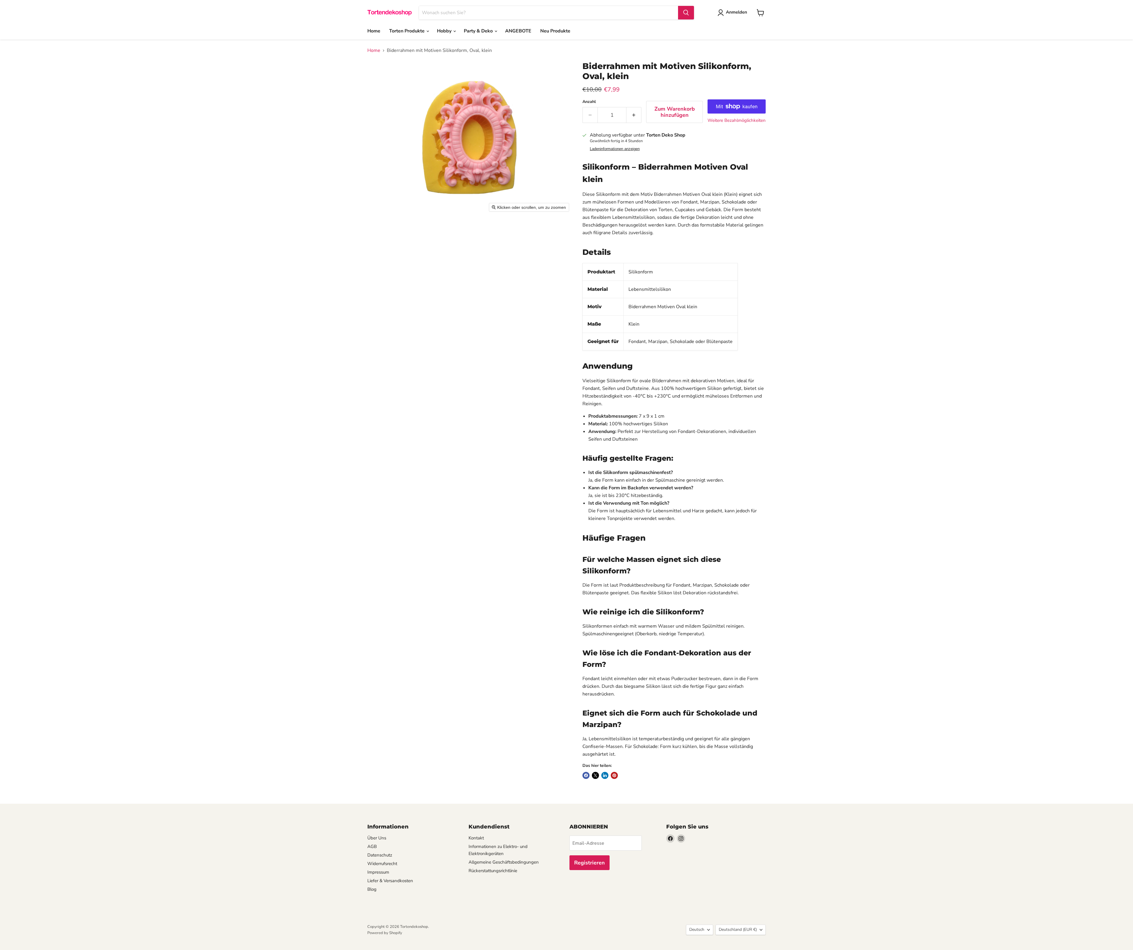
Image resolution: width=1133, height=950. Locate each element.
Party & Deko (479, 31)
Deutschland (738, 929)
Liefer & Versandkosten (390, 881)
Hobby (445, 31)
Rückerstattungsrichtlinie (493, 871)
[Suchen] (686, 12)
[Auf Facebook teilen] (586, 775)
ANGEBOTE (518, 31)
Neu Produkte (555, 31)
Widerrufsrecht (382, 864)
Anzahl (589, 101)
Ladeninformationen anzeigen (615, 149)
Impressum (378, 872)
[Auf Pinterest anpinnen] (614, 775)
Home (373, 31)
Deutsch (696, 929)
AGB (372, 846)
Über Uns (376, 838)
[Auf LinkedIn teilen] (604, 775)
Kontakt (476, 838)
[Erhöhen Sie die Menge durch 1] (633, 115)
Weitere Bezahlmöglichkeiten (737, 120)
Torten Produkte (407, 31)
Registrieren (589, 862)
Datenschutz (379, 855)
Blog (371, 889)
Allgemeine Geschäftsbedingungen (504, 862)
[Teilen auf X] (595, 775)
